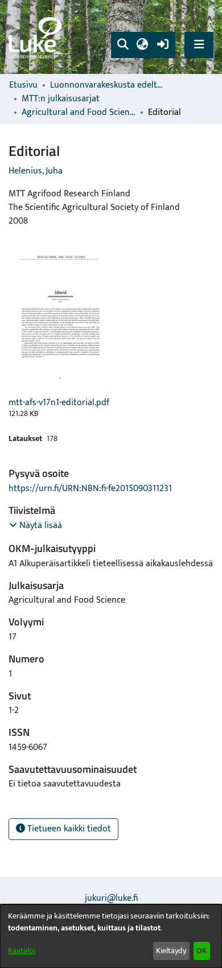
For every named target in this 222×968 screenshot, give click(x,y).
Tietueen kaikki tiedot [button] (68, 829)
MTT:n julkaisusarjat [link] (61, 99)
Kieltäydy (171, 950)
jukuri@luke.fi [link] (111, 898)
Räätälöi (21, 951)
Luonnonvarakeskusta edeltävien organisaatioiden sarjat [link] (107, 85)
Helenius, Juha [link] (36, 171)
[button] (123, 45)
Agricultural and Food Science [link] (78, 113)
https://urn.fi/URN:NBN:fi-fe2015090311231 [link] (90, 488)
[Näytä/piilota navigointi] (198, 44)
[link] (37, 37)
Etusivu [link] (23, 85)
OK (201, 950)
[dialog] (111, 936)
